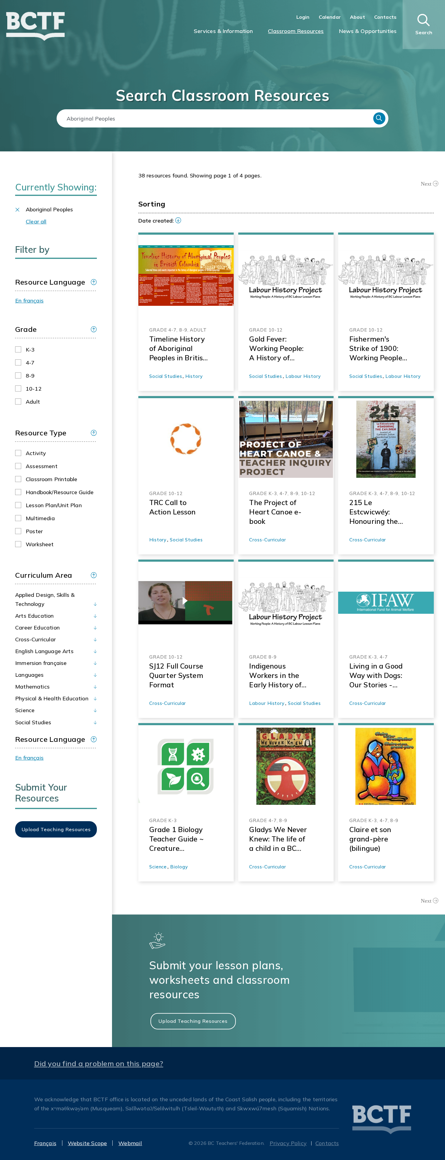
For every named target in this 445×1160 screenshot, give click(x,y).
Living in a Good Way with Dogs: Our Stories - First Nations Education (376, 675)
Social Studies (33, 722)
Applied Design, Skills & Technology (44, 599)
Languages (29, 674)
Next (426, 184)
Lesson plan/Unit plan (54, 505)
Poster (34, 531)
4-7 (30, 362)
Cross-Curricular (35, 639)
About (357, 17)
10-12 (33, 388)
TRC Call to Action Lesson (172, 507)
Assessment (42, 466)
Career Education (37, 627)
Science (25, 710)
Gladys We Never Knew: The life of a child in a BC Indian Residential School (278, 839)
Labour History (303, 376)
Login (303, 17)
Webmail (130, 1143)
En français (29, 300)
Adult (33, 401)
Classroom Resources (296, 31)
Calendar (330, 17)
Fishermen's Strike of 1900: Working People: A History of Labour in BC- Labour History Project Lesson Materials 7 (376, 348)
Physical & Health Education (51, 698)
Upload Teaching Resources (193, 1021)
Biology (179, 867)
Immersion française (41, 662)
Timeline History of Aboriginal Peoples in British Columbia (178, 348)
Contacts (385, 17)
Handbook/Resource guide (60, 492)
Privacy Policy (288, 1143)
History (194, 376)
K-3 (30, 349)
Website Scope (87, 1143)
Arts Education (34, 615)
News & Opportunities (368, 31)
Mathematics (32, 686)
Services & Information (223, 31)
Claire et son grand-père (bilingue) (370, 839)
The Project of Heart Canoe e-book (275, 512)
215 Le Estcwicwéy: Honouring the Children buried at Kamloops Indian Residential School (375, 512)
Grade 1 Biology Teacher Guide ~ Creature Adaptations (176, 839)
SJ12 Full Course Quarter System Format (176, 675)
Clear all (36, 221)
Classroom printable (51, 479)
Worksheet (40, 544)
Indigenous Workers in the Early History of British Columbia (277, 675)
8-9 (30, 375)
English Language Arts (44, 651)
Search (379, 118)
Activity (36, 453)
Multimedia (40, 518)
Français (45, 1143)
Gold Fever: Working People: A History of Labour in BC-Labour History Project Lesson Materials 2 (276, 348)
